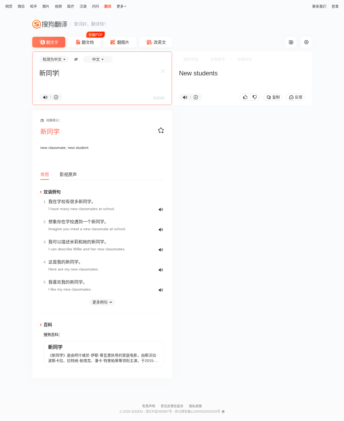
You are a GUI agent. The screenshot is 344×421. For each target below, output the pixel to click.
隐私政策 (195, 406)
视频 (58, 6)
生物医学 (217, 59)
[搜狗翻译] (49, 24)
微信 (21, 6)
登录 (335, 6)
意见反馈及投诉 (172, 406)
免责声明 (148, 406)
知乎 (33, 6)
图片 (45, 6)
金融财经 (244, 59)
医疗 (70, 6)
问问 (95, 6)
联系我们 (319, 6)
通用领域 (190, 59)
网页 (8, 6)
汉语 (83, 6)
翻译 (107, 6)
